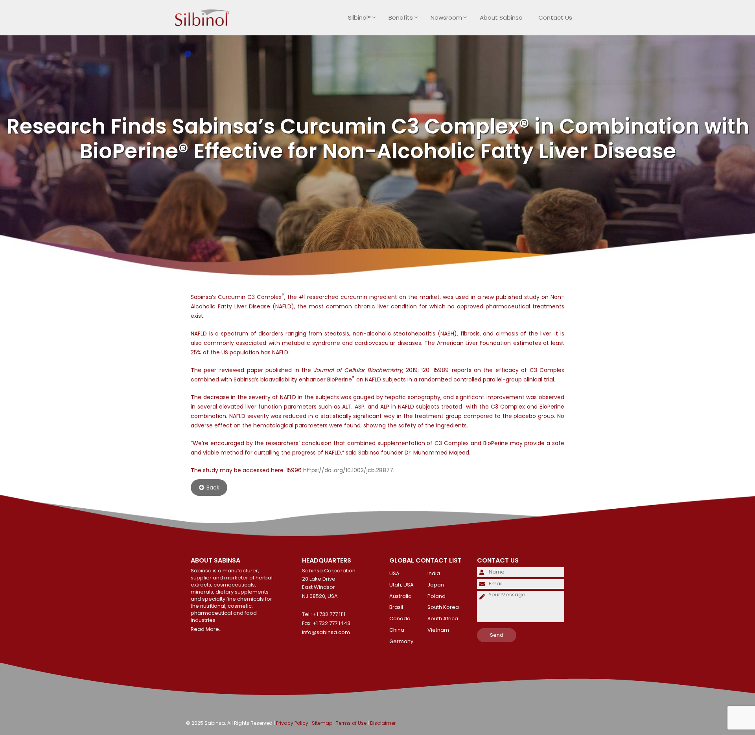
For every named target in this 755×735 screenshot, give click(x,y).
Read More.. (206, 629)
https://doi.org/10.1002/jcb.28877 (348, 470)
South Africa (442, 618)
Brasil (396, 607)
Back (212, 487)
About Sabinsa (501, 17)
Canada (400, 618)
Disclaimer (383, 723)
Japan (435, 584)
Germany (401, 641)
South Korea (443, 607)
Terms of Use (351, 723)
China (396, 630)
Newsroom (446, 17)
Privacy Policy (292, 723)
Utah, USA (401, 584)
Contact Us (555, 17)
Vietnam (438, 630)
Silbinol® (359, 17)
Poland (436, 596)
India (433, 573)
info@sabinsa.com (326, 632)
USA (394, 573)
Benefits (401, 17)
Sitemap (322, 723)
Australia (400, 596)
